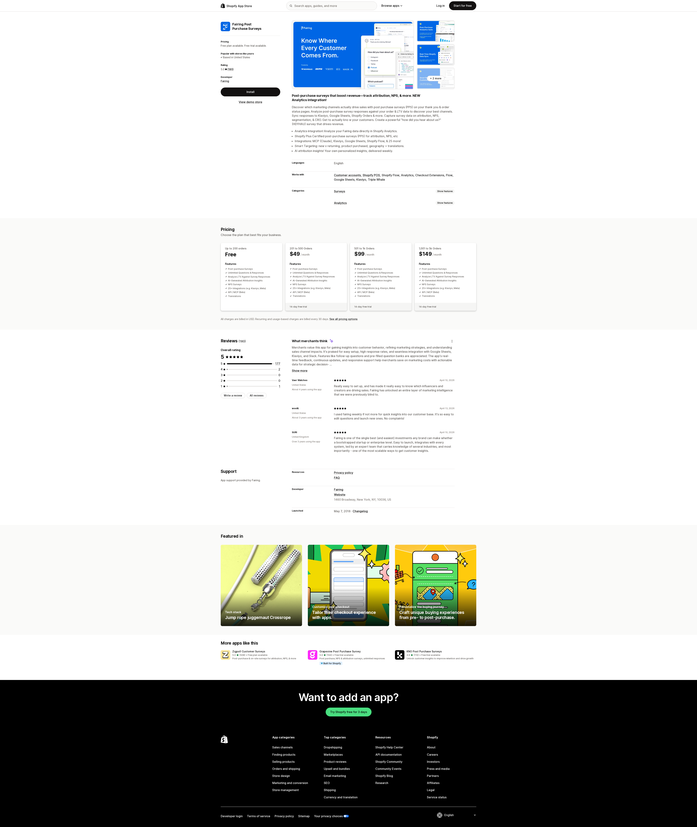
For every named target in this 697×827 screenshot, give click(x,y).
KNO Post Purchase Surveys (424, 651)
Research (381, 783)
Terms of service (258, 816)
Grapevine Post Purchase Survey (340, 651)
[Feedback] (452, 341)
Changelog (360, 511)
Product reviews (335, 761)
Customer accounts (347, 175)
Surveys (339, 191)
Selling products (283, 761)
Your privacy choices (328, 816)
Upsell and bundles (337, 769)
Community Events (388, 769)
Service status (437, 797)
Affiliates (433, 783)
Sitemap (304, 816)
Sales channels (282, 747)
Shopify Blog (384, 776)
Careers (432, 754)
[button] (261, 655)
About (431, 747)
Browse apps (390, 5)
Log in (440, 5)
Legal (431, 790)
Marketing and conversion (290, 783)
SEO (327, 783)
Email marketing (335, 776)
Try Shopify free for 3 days (348, 712)
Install (250, 92)
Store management (285, 790)
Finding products (283, 754)
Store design (281, 776)
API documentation (388, 754)
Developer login (232, 816)
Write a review (233, 395)
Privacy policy (343, 472)
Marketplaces (333, 754)
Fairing (225, 81)
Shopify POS (371, 175)
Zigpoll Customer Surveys (248, 651)
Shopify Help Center (389, 747)
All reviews (257, 395)
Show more (299, 370)
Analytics (340, 203)
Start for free (463, 5)
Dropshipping (333, 747)
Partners (433, 776)
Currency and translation (341, 797)
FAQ (337, 478)
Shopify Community (388, 761)
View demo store (250, 102)
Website (339, 494)
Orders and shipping (286, 769)
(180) (230, 69)
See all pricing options (343, 319)
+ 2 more (435, 78)
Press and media (438, 769)
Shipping (330, 790)
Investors (433, 761)
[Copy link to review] (309, 380)
